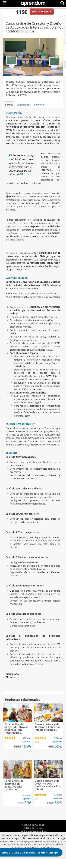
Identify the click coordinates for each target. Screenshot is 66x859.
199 (26, 746)
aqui (58, 841)
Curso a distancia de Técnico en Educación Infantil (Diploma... (48, 726)
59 (58, 746)
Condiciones (23, 104)
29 (27, 803)
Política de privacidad (33, 824)
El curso (9, 104)
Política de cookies (33, 828)
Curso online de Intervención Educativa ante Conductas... (13, 785)
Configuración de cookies (33, 831)
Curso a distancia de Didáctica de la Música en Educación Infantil (47, 785)
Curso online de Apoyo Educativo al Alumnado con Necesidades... (16, 728)
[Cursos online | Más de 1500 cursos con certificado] (33, 2)
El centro (39, 104)
